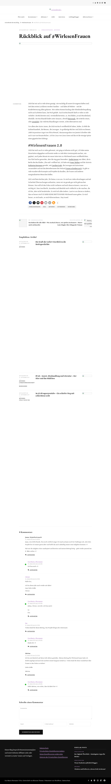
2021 (44, 206)
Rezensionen (32, 17)
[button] (30, 202)
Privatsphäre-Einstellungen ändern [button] (52, 751)
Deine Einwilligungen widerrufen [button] (51, 754)
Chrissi (27, 577)
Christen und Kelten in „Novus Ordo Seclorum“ (90, 769)
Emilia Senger (73, 159)
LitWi (53, 17)
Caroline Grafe (57, 165)
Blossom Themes (38, 780)
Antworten (31, 554)
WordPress (58, 780)
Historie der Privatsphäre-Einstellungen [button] (54, 757)
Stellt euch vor (24, 400)
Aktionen (44, 17)
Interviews (62, 17)
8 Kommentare (17, 104)
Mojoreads (71, 119)
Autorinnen (61, 206)
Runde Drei (71, 206)
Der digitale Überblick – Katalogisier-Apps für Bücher (89, 755)
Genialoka (35, 122)
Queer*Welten (75, 162)
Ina (26, 623)
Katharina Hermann (35, 165)
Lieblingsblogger (74, 17)
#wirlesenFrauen (34, 206)
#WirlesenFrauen (47, 30)
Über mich (21, 17)
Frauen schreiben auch (74, 168)
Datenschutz (44, 748)
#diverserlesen (87, 17)
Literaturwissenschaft (27, 382)
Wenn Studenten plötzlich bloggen (85, 763)
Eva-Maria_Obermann (35, 562)
